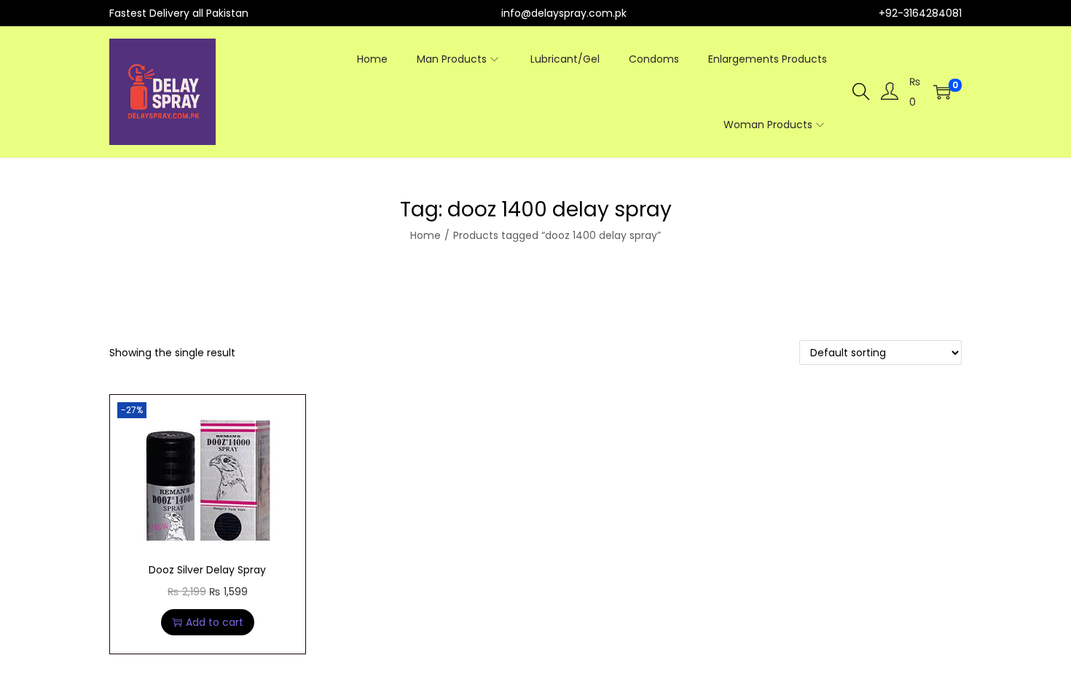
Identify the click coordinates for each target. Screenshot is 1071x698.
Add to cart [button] (214, 622)
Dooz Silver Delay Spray (207, 569)
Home (425, 235)
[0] (942, 92)
